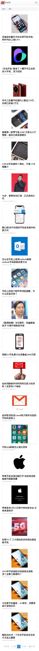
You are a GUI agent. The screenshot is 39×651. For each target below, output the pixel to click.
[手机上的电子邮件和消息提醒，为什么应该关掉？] (19, 278)
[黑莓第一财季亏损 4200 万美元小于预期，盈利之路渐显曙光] (19, 119)
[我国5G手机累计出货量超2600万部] (19, 341)
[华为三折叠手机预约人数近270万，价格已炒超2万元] (19, 87)
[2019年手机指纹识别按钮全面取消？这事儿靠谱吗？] (19, 558)
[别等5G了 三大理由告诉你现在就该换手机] (19, 526)
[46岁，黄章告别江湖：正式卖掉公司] (19, 182)
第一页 (6, 646)
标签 (3, 9)
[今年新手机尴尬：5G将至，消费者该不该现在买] (19, 590)
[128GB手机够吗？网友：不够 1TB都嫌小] (19, 151)
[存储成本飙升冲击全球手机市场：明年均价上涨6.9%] (19, 24)
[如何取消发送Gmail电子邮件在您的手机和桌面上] (19, 402)
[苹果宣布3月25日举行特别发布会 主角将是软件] (19, 495)
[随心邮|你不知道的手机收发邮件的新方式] (19, 214)
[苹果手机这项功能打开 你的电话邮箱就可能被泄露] (19, 463)
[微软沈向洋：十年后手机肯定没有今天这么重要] (19, 622)
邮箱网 (8, 3)
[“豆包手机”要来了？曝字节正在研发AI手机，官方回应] (19, 55)
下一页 (24, 646)
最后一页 (32, 646)
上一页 (13, 646)
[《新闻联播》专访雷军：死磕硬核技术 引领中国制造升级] (19, 310)
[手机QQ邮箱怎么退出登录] (19, 434)
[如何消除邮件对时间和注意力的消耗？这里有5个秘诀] (19, 370)
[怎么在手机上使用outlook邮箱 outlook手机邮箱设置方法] (19, 246)
